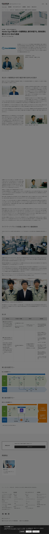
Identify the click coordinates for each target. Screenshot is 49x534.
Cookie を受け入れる (36, 531)
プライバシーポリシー (29, 529)
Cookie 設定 (22, 531)
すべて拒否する (29, 531)
